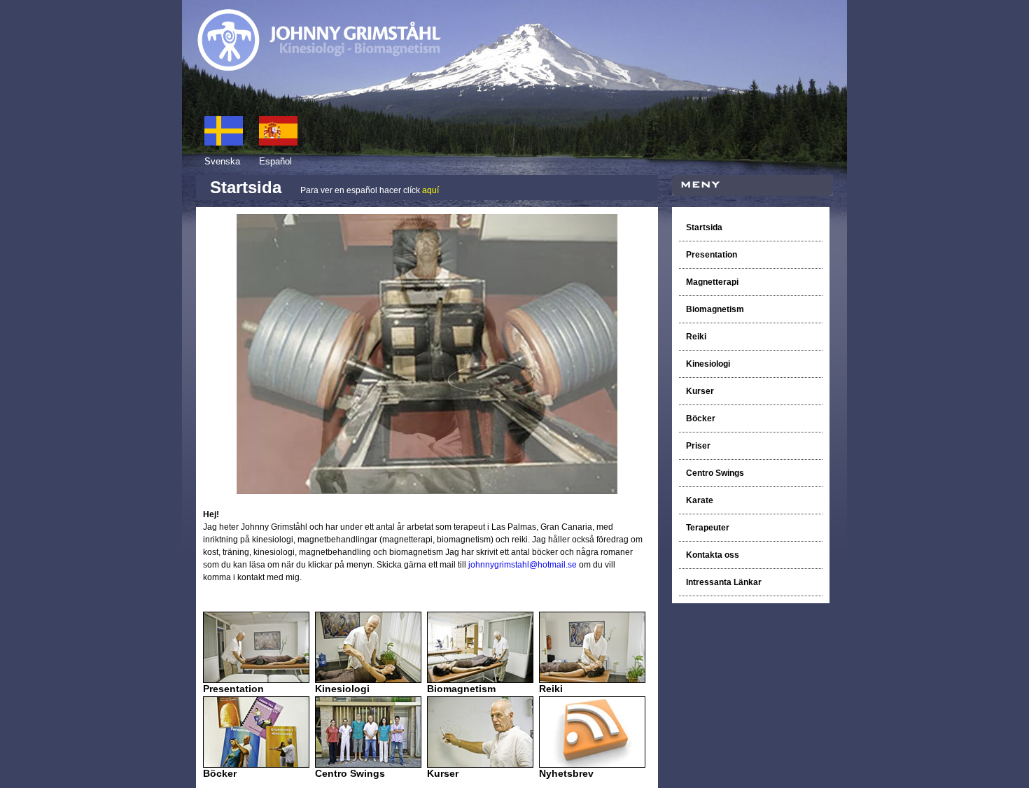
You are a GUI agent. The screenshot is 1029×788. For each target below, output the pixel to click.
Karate (699, 500)
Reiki (697, 337)
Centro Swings (715, 473)
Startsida (704, 227)
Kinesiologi (708, 364)
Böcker (702, 418)
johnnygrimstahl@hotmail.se (522, 565)
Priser (698, 446)
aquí (430, 190)
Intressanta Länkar (724, 582)
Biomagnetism (716, 309)
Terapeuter (707, 528)
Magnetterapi (712, 282)
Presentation (711, 255)
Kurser (700, 391)
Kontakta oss (712, 555)
